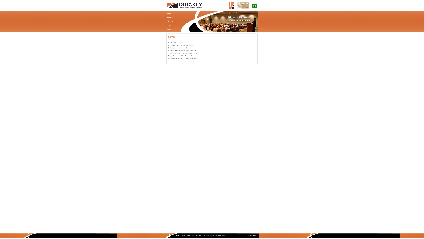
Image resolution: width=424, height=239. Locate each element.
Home (169, 13)
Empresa (170, 21)
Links (168, 25)
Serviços (170, 17)
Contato (169, 29)
